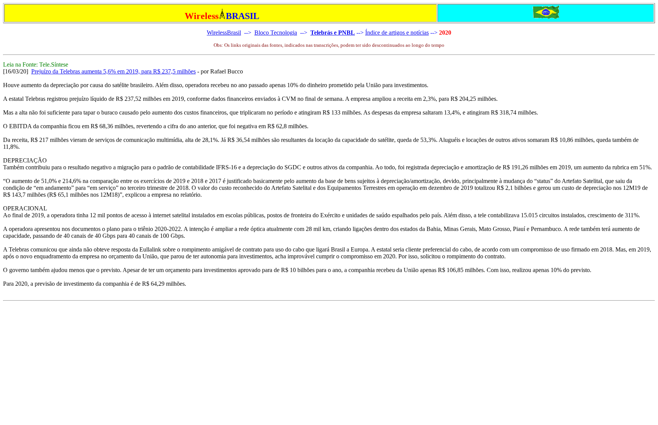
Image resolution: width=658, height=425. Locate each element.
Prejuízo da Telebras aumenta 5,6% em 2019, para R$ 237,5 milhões (113, 71)
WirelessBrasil (224, 32)
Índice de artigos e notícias (397, 32)
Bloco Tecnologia (275, 32)
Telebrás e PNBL (332, 32)
